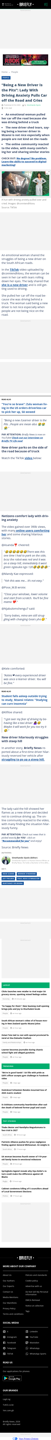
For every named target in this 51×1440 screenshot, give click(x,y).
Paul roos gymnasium (29, 879)
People (14, 71)
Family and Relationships (12, 1042)
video (29, 458)
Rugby (5, 1181)
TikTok (14, 269)
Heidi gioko (8, 874)
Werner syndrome (27, 874)
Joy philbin (8, 879)
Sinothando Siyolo (34, 105)
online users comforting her (25, 532)
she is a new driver (15, 285)
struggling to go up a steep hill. (23, 759)
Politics (5, 1196)
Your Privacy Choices (28, 1438)
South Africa (7, 1135)
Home (5, 71)
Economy (6, 999)
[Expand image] (48, 172)
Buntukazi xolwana (13, 883)
